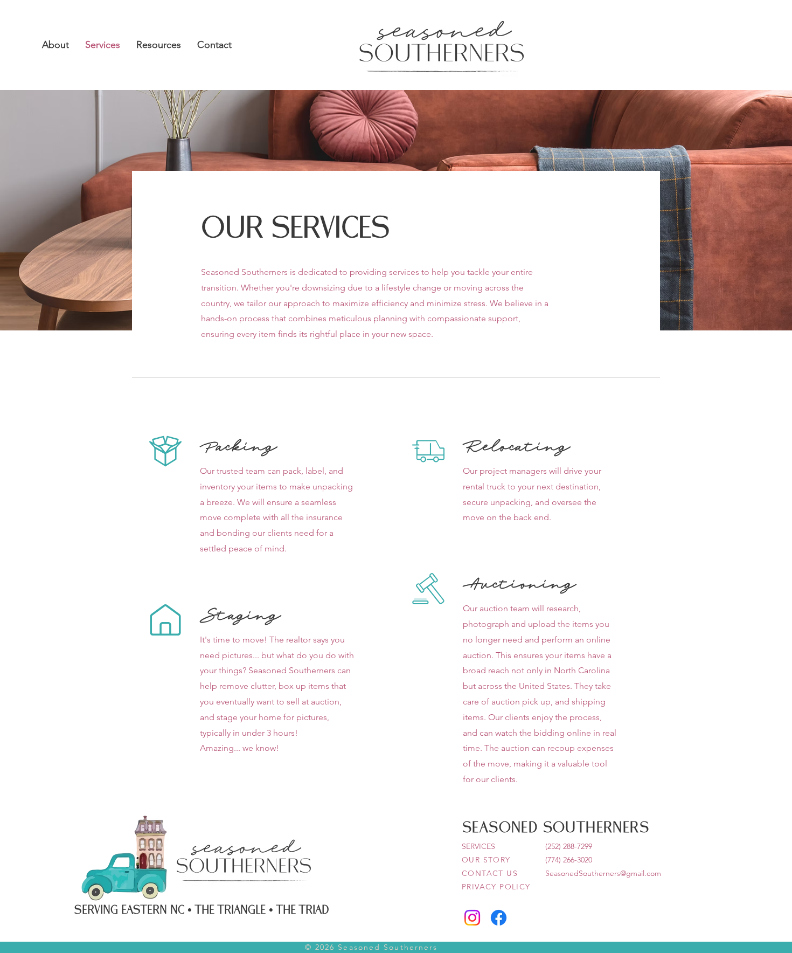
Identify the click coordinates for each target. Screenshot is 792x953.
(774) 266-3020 (568, 860)
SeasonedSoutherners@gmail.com (603, 873)
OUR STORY (486, 860)
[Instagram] (472, 917)
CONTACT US (490, 873)
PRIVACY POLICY (496, 887)
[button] (55, 45)
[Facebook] (498, 917)
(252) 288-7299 (568, 846)
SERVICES (478, 846)
